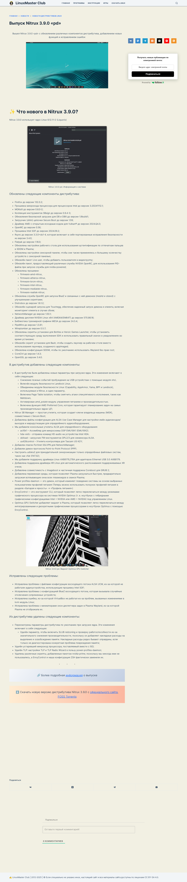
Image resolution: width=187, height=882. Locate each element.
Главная (66, 3)
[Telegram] (145, 40)
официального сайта (104, 692)
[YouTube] (166, 40)
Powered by (146, 82)
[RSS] (173, 40)
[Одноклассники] (152, 40)
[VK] (130, 40)
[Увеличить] (104, 45)
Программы (78, 3)
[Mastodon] (138, 40)
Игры (105, 3)
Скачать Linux (118, 3)
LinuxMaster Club (30, 3)
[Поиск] (177, 3)
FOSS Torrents (67, 696)
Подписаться (153, 74)
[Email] (157, 787)
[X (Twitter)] (159, 40)
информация (74, 675)
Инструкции (94, 3)
